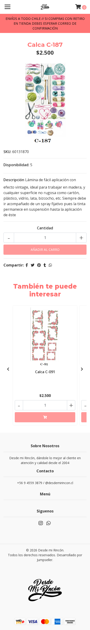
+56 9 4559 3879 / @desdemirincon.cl (45, 483)
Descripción (13, 179)
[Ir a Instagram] (41, 524)
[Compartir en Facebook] (27, 265)
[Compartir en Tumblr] (45, 265)
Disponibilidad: (16, 164)
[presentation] (8, 369)
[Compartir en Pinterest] (39, 265)
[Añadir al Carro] (45, 417)
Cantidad (45, 228)
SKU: (7, 151)
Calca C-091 (45, 371)
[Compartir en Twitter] (32, 265)
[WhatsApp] (48, 524)
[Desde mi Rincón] (45, 7)
